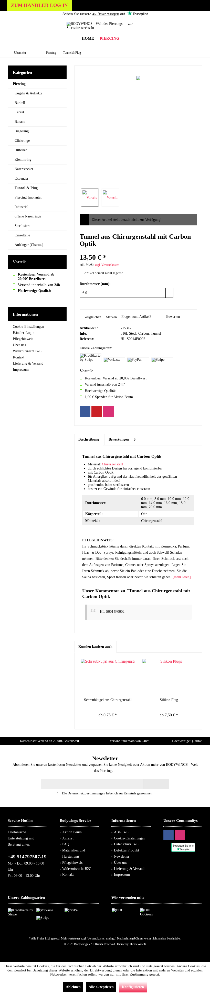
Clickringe (22, 141)
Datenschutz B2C (126, 844)
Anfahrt (68, 838)
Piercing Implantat (28, 197)
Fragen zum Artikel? (135, 317)
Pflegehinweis (23, 339)
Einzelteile (22, 235)
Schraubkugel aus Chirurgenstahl (108, 700)
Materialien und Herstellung (73, 853)
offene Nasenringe (28, 216)
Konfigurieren (133, 987)
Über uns (19, 345)
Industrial (21, 207)
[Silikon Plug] (169, 677)
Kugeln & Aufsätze (28, 93)
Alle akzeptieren (101, 987)
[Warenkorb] (127, 38)
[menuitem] (109, 38)
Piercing (19, 84)
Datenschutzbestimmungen (86, 793)
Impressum (21, 369)
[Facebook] (85, 411)
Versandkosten (96, 938)
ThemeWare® (137, 944)
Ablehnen (73, 987)
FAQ (65, 844)
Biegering (22, 131)
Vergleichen (92, 317)
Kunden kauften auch (95, 647)
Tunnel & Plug (26, 188)
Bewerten (172, 317)
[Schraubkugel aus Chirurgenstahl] (107, 677)
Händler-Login (23, 333)
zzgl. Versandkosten (107, 265)
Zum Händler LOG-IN (39, 5)
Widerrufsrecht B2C (27, 351)
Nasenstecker (24, 169)
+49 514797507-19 (27, 856)
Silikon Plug (169, 700)
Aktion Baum (72, 832)
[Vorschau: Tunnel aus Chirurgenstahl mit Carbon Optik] (90, 197)
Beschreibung (88, 439)
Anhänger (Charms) (29, 245)
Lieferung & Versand (28, 363)
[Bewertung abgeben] (138, 251)
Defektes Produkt (126, 850)
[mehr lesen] (182, 577)
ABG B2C (121, 832)
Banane (20, 122)
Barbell (20, 103)
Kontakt (18, 357)
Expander (21, 178)
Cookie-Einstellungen (28, 327)
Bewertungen (122, 439)
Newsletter (121, 856)
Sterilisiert (22, 226)
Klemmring (23, 159)
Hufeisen (21, 150)
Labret (19, 112)
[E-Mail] (96, 411)
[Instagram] (108, 411)
